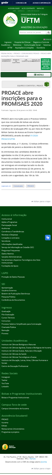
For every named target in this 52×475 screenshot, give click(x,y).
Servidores (6, 241)
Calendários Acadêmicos (6, 60)
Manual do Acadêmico (36, 60)
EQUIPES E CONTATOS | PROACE (30, 86)
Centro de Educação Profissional (15, 366)
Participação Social (9, 225)
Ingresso (8, 42)
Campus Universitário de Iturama (15, 408)
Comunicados (18, 186)
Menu (40, 74)
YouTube (5, 383)
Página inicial (6, 53)
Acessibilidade (14, 8)
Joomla (44, 462)
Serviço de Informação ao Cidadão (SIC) (18, 247)
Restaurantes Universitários (13, 429)
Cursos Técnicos (8, 318)
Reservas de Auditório (16, 61)
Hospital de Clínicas (22, 42)
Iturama (5, 422)
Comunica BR (21, 3)
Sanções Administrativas (12, 257)
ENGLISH (48, 39)
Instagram (6, 377)
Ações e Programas (9, 222)
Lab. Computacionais (26, 60)
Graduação (6, 311)
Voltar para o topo (41, 201)
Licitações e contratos (10, 238)
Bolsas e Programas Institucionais (15, 397)
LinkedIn (5, 386)
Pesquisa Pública (8, 297)
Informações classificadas (12, 244)
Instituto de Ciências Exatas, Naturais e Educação (22, 351)
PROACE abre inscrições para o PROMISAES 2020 (21, 98)
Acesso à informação (42, 3)
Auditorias (6, 228)
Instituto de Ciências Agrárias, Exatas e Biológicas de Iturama (26, 348)
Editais (4, 426)
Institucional (7, 219)
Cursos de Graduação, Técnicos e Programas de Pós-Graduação (46, 64)
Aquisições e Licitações (24, 48)
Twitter (4, 380)
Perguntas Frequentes (11, 250)
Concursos (6, 321)
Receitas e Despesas (10, 235)
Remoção (5, 330)
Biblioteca (17, 45)
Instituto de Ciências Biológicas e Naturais (19, 344)
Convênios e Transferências (13, 231)
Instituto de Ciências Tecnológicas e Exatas (19, 357)
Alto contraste (28, 8)
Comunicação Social (32, 45)
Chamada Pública (9, 327)
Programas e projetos (10, 432)
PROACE (17, 53)
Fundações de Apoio (10, 266)
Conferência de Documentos (13, 300)
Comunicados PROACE (30, 53)
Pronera (5, 333)
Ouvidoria (41, 48)
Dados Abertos (8, 254)
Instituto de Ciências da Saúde (14, 354)
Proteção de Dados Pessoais (13, 277)
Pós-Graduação (8, 314)
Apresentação (7, 288)
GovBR (4, 3)
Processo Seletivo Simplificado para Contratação (21, 324)
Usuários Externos (9, 290)
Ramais (33, 459)
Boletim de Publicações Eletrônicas (16, 294)
